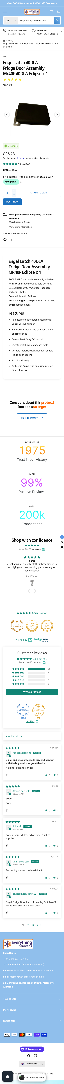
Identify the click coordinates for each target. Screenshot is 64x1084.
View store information (20, 227)
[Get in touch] (51, 11)
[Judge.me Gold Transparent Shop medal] (47, 626)
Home (9, 40)
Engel (6, 57)
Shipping (21, 158)
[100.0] (23, 710)
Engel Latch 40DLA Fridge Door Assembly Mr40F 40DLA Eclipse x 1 (30, 45)
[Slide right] (57, 114)
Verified (30, 721)
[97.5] (38, 710)
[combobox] (40, 20)
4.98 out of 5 (40, 658)
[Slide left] (7, 114)
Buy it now (12, 201)
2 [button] (28, 925)
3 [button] (33, 925)
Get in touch (30, 417)
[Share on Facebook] (5, 239)
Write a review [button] (32, 691)
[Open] (7, 1076)
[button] (5, 11)
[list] (32, 32)
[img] (32, 545)
